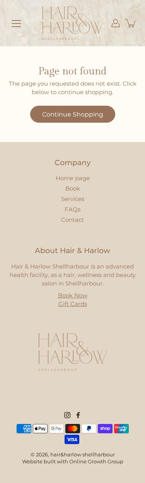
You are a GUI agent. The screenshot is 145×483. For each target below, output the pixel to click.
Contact (72, 219)
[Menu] (16, 23)
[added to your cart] (131, 23)
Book (72, 188)
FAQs (72, 209)
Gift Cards (72, 304)
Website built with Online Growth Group (72, 461)
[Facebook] (78, 415)
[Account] (115, 23)
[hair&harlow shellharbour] (73, 23)
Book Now (72, 295)
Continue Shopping (72, 114)
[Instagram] (67, 415)
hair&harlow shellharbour (82, 455)
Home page (73, 178)
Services (72, 199)
